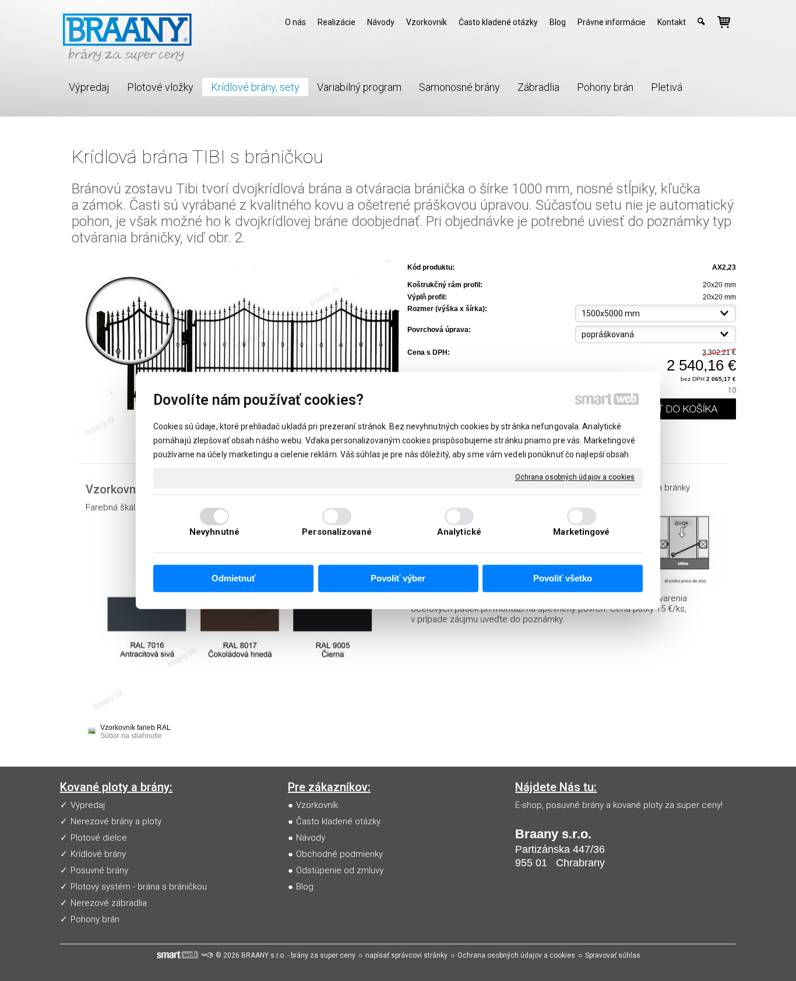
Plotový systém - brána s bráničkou (139, 886)
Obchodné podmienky (339, 854)
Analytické (459, 532)
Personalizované (337, 532)
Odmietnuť (234, 578)
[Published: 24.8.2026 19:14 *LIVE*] (207, 955)
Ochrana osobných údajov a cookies (575, 477)
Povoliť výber (398, 578)
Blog (305, 886)
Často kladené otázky (338, 821)
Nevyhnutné (214, 532)
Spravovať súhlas (612, 955)
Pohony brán (95, 919)
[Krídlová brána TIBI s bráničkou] (236, 348)
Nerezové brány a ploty (116, 821)
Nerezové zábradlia (109, 903)
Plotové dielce (99, 837)
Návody (310, 837)
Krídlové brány (98, 854)
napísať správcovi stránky (406, 955)
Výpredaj (88, 805)
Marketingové (581, 532)
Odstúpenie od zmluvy (339, 870)
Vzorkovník (317, 805)
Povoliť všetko (562, 578)
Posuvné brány (99, 870)
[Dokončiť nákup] (724, 22)
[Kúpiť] (674, 408)
